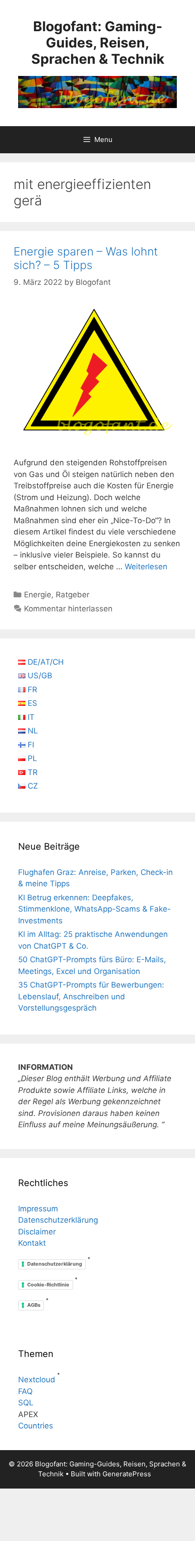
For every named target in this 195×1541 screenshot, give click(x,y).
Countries (35, 1425)
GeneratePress (126, 1474)
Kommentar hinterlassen (68, 608)
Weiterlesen (146, 566)
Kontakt (32, 1243)
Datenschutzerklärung (58, 1219)
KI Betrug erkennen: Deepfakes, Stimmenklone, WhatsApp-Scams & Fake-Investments (94, 909)
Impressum (38, 1208)
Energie (37, 594)
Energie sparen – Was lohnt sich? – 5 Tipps (86, 258)
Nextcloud (36, 1379)
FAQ (25, 1391)
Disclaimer (37, 1231)
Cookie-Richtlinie (48, 1284)
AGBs (33, 1305)
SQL (26, 1402)
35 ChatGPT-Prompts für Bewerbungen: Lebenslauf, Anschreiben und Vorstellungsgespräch (91, 996)
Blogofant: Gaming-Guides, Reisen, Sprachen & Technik (97, 42)
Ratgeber (72, 594)
